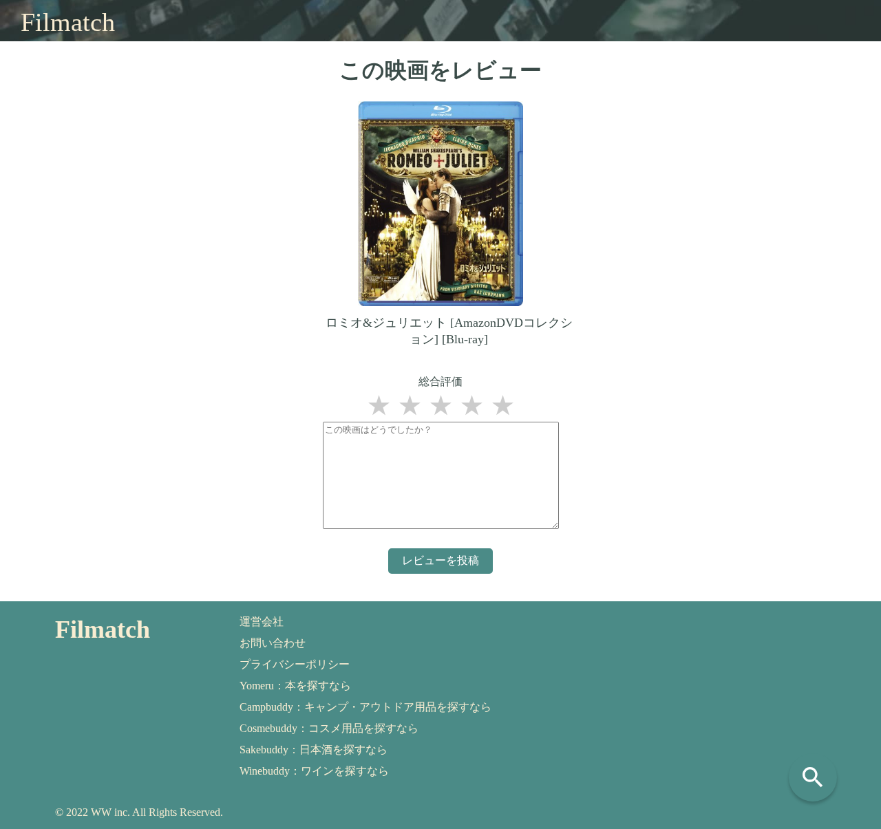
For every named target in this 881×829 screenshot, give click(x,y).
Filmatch (68, 22)
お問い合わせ (273, 643)
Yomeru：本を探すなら (295, 685)
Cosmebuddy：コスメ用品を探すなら (329, 728)
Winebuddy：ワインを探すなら (314, 771)
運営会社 (262, 621)
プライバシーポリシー (295, 664)
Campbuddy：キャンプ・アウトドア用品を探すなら (365, 707)
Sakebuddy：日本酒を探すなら (314, 749)
